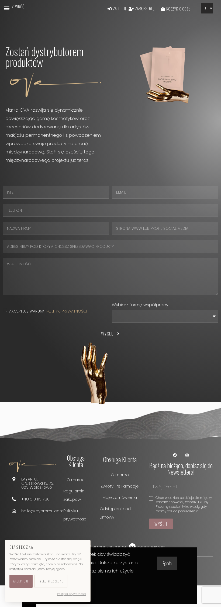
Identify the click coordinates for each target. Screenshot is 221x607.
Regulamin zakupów (73, 495)
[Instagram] (187, 455)
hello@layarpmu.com (42, 511)
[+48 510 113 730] (14, 499)
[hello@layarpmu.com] (14, 511)
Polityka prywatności (75, 515)
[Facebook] (174, 455)
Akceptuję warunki (48, 311)
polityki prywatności (66, 311)
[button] (6, 8)
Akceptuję (21, 581)
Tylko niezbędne (51, 581)
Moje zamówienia (119, 497)
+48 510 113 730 (35, 499)
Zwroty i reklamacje (120, 486)
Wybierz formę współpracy (140, 305)
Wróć (19, 6)
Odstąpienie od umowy (115, 513)
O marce (76, 479)
